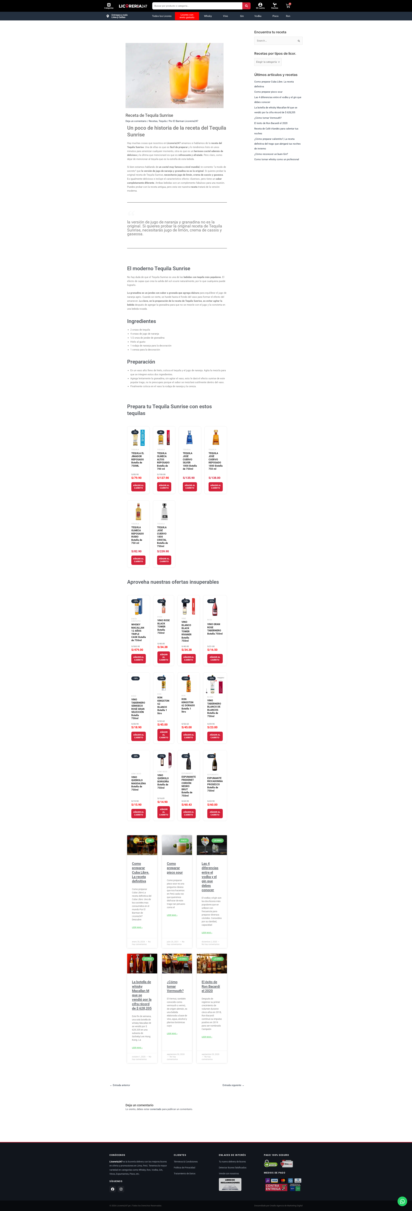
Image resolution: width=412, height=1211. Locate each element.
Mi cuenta (260, 8)
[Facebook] (112, 1189)
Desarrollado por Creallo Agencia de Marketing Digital (278, 1205)
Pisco (275, 16)
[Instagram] (121, 1189)
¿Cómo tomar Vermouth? (175, 986)
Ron (288, 16)
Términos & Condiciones (186, 1161)
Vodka (257, 16)
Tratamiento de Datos (184, 1173)
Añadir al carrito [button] (138, 486)
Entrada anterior (120, 1085)
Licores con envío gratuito (187, 16)
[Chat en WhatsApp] (402, 1201)
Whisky (208, 16)
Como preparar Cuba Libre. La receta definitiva (140, 872)
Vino (225, 16)
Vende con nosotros (229, 1173)
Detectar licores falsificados (232, 1167)
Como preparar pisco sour (175, 868)
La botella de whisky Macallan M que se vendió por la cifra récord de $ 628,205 (142, 995)
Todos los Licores (162, 16)
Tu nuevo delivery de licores (232, 1161)
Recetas (274, 8)
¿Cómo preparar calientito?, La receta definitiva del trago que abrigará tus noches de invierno (277, 144)
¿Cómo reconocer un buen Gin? (271, 154)
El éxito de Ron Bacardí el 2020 (211, 986)
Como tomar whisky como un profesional (276, 159)
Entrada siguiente (233, 1085)
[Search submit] (246, 5)
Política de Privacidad (184, 1167)
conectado (155, 1109)
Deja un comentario (136, 121)
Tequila (163, 121)
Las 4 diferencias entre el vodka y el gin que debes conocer (210, 877)
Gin (242, 16)
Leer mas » (137, 927)
